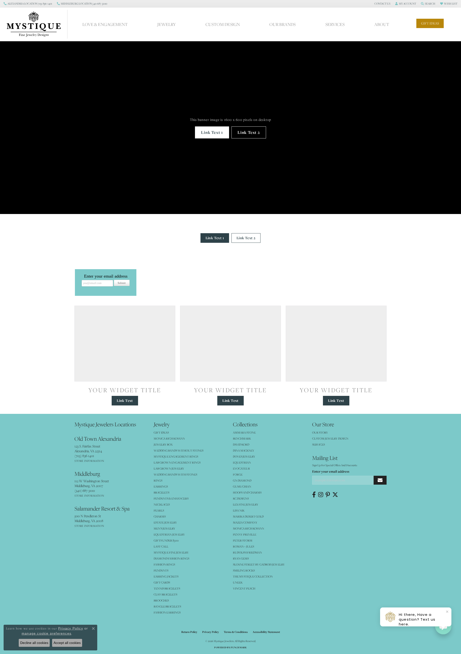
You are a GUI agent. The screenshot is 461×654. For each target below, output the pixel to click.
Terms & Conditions (236, 632)
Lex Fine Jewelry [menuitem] (245, 504)
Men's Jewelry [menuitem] (164, 528)
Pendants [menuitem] (161, 570)
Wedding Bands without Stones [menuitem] (178, 450)
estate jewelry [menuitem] (165, 522)
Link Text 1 (212, 132)
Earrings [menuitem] (161, 486)
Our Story (320, 432)
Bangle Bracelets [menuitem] (167, 606)
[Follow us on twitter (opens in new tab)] (335, 495)
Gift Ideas (430, 23)
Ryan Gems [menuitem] (241, 558)
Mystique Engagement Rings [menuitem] (176, 456)
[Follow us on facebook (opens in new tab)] (314, 495)
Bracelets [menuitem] (161, 492)
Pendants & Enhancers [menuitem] (171, 498)
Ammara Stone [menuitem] (244, 432)
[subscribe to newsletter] (380, 480)
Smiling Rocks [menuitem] (244, 570)
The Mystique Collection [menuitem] (253, 576)
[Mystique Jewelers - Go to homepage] (36, 24)
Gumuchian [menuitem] (242, 486)
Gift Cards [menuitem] (162, 582)
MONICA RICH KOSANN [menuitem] (169, 438)
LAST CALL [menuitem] (161, 546)
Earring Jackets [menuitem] (166, 576)
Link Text (125, 400)
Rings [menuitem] (158, 480)
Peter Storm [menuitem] (242, 540)
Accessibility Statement (266, 632)
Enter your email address (330, 471)
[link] (28, 3)
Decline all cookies (34, 643)
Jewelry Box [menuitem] (163, 444)
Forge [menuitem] (238, 474)
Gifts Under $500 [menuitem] (166, 540)
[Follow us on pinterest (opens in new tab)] (328, 495)
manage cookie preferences (46, 633)
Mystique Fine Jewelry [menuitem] (171, 552)
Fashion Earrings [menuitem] (167, 612)
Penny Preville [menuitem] (244, 534)
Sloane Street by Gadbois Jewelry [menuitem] (259, 564)
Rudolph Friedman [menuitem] (247, 552)
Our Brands (282, 24)
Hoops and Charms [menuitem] (247, 492)
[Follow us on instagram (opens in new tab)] (320, 495)
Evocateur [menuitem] (241, 468)
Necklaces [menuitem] (162, 504)
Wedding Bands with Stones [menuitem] (175, 474)
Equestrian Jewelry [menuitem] (169, 534)
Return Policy (189, 632)
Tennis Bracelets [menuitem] (167, 588)
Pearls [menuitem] (159, 510)
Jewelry (166, 24)
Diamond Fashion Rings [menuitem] (171, 558)
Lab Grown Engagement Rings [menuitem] (177, 462)
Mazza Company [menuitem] (245, 522)
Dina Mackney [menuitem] (243, 450)
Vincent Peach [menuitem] (244, 588)
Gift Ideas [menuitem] (161, 432)
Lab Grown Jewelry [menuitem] (169, 468)
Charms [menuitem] (160, 516)
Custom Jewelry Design (330, 438)
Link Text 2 (248, 132)
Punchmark (239, 647)
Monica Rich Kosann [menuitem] (248, 528)
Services (335, 24)
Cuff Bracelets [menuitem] (165, 594)
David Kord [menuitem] (241, 444)
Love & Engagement (105, 24)
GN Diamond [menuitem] (242, 480)
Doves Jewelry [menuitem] (244, 456)
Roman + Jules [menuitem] (243, 546)
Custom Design (223, 24)
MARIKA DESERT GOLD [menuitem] (248, 516)
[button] (381, 3)
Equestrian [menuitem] (242, 462)
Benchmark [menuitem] (242, 438)
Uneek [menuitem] (238, 582)
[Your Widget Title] (124, 343)
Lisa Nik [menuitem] (238, 510)
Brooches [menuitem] (161, 600)
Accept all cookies (67, 643)
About (381, 24)
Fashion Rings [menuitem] (164, 564)
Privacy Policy (210, 632)
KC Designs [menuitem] (241, 498)
